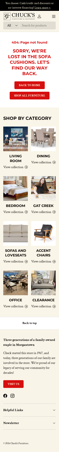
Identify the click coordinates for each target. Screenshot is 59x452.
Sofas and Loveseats (15, 253)
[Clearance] (43, 283)
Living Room (15, 158)
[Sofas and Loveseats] (15, 233)
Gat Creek (43, 206)
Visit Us (13, 384)
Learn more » (43, 8)
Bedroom (15, 206)
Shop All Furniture (29, 95)
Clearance (43, 300)
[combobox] (29, 25)
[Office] (15, 283)
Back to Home (29, 85)
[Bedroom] (15, 188)
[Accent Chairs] (43, 233)
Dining (43, 156)
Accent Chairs (43, 253)
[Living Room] (15, 139)
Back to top (29, 323)
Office (15, 300)
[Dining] (43, 139)
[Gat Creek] (43, 188)
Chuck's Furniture (19, 443)
